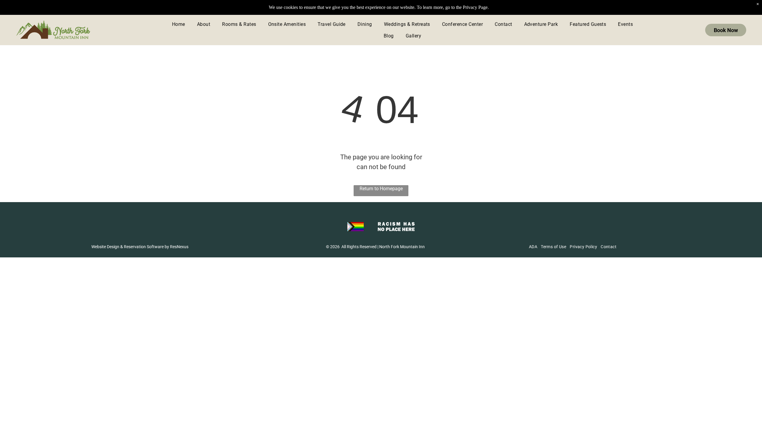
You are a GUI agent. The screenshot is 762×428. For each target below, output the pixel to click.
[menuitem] (178, 24)
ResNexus (179, 246)
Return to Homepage (381, 188)
